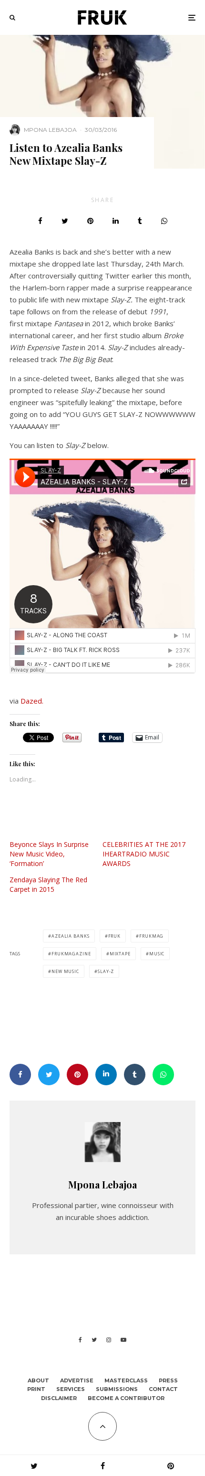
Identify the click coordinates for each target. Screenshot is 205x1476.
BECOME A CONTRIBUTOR (126, 1398)
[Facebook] (80, 1340)
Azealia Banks (70, 936)
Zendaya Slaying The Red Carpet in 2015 (48, 884)
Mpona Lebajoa (50, 129)
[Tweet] (65, 221)
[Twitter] (94, 1340)
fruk (114, 936)
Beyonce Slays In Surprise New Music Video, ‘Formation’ (49, 854)
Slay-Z (106, 971)
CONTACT (163, 1389)
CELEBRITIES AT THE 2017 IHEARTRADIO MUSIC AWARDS (143, 854)
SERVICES (70, 1389)
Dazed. (31, 701)
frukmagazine (71, 954)
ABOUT (38, 1380)
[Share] (40, 221)
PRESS (168, 1380)
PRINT (36, 1389)
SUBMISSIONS (117, 1389)
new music (65, 971)
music (157, 954)
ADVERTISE (76, 1380)
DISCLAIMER (59, 1398)
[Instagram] (109, 1340)
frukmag (151, 936)
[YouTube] (123, 1340)
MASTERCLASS (126, 1380)
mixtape (120, 954)
